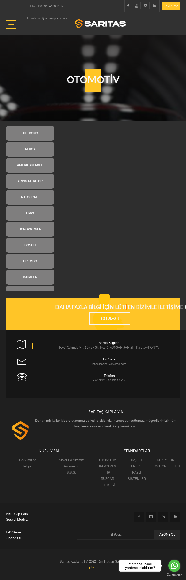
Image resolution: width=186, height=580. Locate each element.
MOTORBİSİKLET (168, 466)
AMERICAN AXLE (30, 165)
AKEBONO (30, 133)
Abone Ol (167, 534)
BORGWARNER (30, 229)
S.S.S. (71, 472)
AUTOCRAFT (30, 197)
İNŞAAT (136, 460)
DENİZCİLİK (165, 460)
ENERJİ (136, 466)
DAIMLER (30, 277)
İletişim (28, 466)
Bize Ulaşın (109, 318)
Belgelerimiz (71, 466)
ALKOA (30, 149)
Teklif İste (171, 6)
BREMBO (30, 261)
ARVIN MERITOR (30, 181)
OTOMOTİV (107, 460)
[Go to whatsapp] (174, 566)
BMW (30, 213)
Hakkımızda (27, 460)
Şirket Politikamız (71, 460)
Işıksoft (93, 567)
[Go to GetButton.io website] (174, 575)
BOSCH (30, 245)
